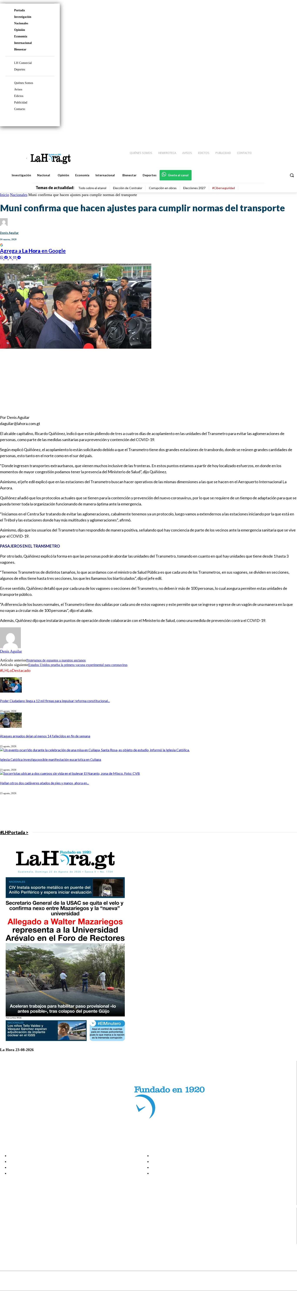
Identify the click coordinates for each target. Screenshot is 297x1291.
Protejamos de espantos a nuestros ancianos (56, 660)
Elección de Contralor (127, 188)
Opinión (19, 30)
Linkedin (19, 1230)
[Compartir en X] (11, 257)
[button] (292, 175)
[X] (7, 1235)
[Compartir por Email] (15, 257)
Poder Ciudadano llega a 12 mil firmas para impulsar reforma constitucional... (55, 701)
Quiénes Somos (23, 83)
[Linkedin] (273, 135)
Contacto (19, 109)
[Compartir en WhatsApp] (2, 257)
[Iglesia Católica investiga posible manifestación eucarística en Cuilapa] (95, 750)
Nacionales (21, 23)
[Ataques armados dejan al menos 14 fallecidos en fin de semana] (11, 726)
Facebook (20, 1219)
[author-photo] (10, 647)
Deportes (19, 69)
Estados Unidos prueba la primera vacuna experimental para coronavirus (77, 665)
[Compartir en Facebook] (6, 257)
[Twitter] (281, 135)
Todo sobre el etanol (92, 188)
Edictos (18, 96)
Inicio (4, 195)
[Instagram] (265, 135)
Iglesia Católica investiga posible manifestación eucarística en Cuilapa (50, 759)
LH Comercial (23, 63)
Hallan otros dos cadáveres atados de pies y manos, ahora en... (44, 783)
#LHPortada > (14, 832)
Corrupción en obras (163, 188)
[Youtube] (288, 135)
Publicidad (20, 102)
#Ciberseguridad (223, 188)
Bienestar (20, 49)
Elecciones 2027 (194, 188)
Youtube (19, 1241)
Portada (19, 10)
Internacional (23, 43)
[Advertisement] (130, 380)
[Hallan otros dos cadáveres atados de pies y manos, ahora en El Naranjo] (70, 773)
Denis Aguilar (9, 233)
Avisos (18, 89)
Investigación (22, 16)
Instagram (20, 1224)
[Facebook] (258, 135)
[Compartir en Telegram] (19, 257)
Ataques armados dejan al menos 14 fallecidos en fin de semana (45, 736)
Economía (20, 36)
